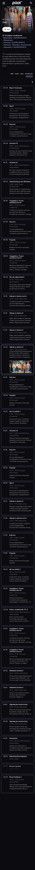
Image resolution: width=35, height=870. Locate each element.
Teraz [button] (17, 74)
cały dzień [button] (29, 76)
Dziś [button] (12, 74)
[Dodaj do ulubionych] (14, 29)
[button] (32, 82)
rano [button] (21, 74)
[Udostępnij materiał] (19, 29)
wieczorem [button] (29, 74)
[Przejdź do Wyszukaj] (31, 3)
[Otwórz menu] (3, 3)
